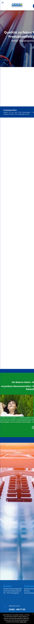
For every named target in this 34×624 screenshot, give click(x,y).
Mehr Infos (23, 622)
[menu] (2, 2)
